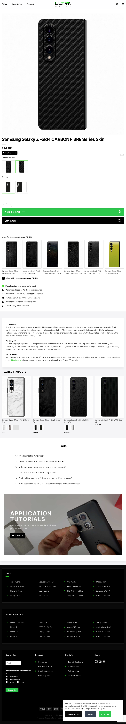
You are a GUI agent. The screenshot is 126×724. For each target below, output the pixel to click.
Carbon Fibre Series (8, 157)
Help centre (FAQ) (45, 666)
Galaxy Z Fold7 (15, 595)
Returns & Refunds (75, 675)
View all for (20, 278)
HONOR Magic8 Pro (75, 591)
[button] (117, 4)
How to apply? (44, 675)
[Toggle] (16, 456)
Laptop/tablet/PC (15, 679)
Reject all (90, 714)
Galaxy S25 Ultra (73, 627)
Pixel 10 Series (15, 582)
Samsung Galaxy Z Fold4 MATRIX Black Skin (108, 421)
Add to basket (15, 212)
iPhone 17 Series (16, 591)
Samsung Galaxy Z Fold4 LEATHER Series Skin (76, 421)
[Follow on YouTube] (104, 661)
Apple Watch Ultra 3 (103, 627)
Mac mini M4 (43, 595)
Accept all (105, 714)
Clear (122, 155)
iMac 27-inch (101, 582)
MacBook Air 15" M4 (46, 582)
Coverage (5, 177)
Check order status (45, 671)
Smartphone (13, 677)
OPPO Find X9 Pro (74, 586)
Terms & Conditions (75, 662)
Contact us (42, 662)
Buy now (10, 220)
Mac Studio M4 (44, 591)
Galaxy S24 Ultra (102, 623)
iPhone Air (13, 632)
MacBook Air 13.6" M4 (47, 586)
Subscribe (12, 690)
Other (22, 682)
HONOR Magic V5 (74, 632)
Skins (4, 4)
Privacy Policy (73, 666)
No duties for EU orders (25, 294)
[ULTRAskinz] (63, 4)
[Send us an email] (100, 661)
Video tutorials (17, 306)
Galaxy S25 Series (17, 586)
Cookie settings (73, 714)
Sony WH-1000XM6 (75, 595)
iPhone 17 (13, 636)
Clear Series (16, 4)
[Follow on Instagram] (96, 661)
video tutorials (15, 360)
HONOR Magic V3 (74, 636)
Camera (11, 682)
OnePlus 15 (71, 582)
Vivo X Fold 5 (72, 623)
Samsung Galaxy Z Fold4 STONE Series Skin (16, 421)
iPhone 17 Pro (15, 627)
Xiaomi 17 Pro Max (103, 595)
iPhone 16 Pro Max (103, 632)
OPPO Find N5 (44, 636)
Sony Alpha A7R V (103, 591)
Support (30, 4)
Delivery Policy (73, 671)
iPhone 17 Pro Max (17, 623)
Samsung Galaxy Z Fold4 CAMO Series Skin (46, 421)
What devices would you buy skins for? (18, 672)
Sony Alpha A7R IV (103, 586)
